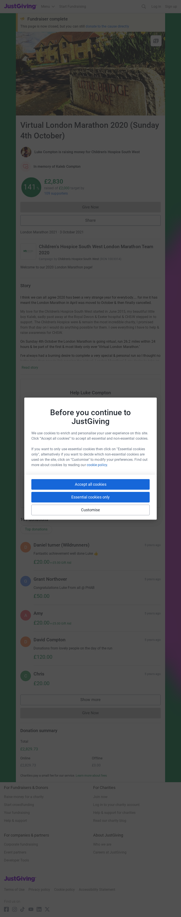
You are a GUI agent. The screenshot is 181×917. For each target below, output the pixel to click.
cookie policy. (97, 465)
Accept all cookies (90, 484)
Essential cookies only (90, 497)
